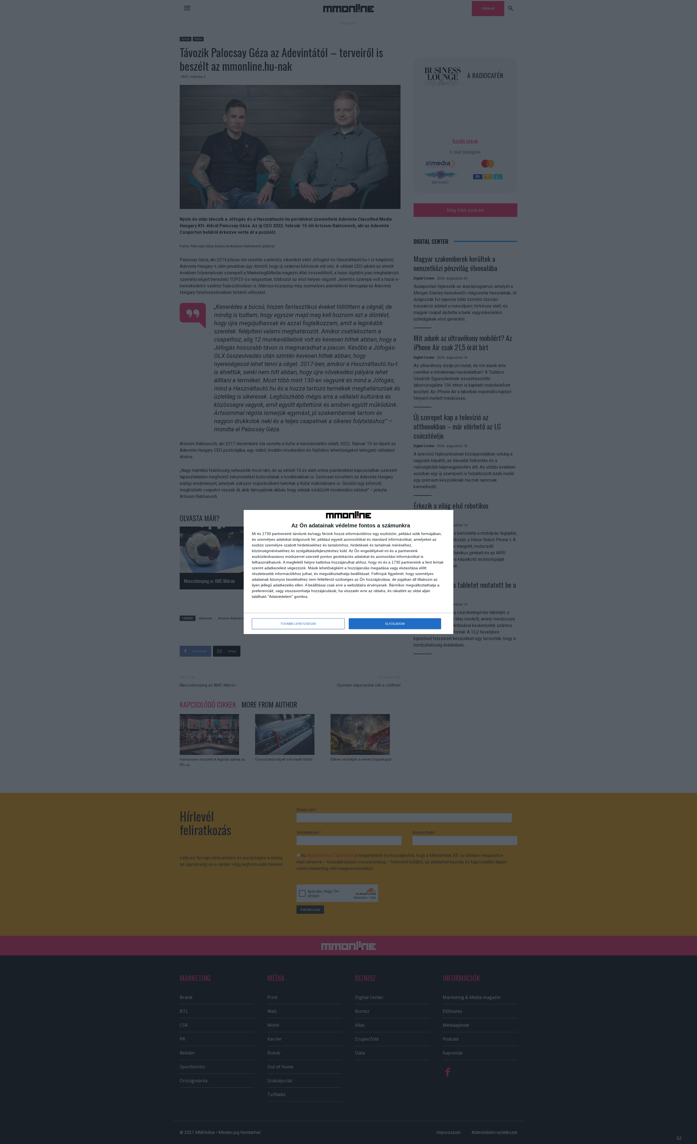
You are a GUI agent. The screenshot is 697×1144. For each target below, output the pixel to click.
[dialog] (348, 572)
